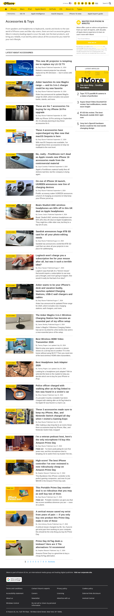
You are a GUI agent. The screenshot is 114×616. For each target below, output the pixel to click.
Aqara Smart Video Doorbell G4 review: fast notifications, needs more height (93, 104)
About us (9, 598)
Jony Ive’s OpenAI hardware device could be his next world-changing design (93, 125)
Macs (22, 9)
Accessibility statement (14, 593)
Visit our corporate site (83, 572)
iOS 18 (22, 14)
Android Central (88, 598)
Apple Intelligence (38, 14)
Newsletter (36, 598)
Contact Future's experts (41, 588)
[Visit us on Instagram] (86, 3)
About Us (70, 9)
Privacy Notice (100, 48)
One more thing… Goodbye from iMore (91, 86)
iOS (60, 9)
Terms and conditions (14, 588)
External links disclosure (91, 593)
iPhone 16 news (75, 14)
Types (79, 9)
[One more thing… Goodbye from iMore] (92, 81)
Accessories (11, 62)
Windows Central (12, 603)
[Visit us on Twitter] (78, 3)
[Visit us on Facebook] (75, 3)
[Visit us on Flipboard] (93, 3)
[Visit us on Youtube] (82, 3)
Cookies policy (87, 588)
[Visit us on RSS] (89, 3)
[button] (107, 3)
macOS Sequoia (57, 14)
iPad (30, 9)
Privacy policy (62, 588)
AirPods (52, 9)
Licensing (60, 593)
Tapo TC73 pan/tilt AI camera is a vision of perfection (93, 95)
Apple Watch (40, 9)
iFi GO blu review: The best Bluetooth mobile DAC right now (91, 115)
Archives (51, 562)
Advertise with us (63, 598)
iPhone (13, 9)
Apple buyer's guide (95, 14)
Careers (34, 593)
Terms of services (98, 46)
